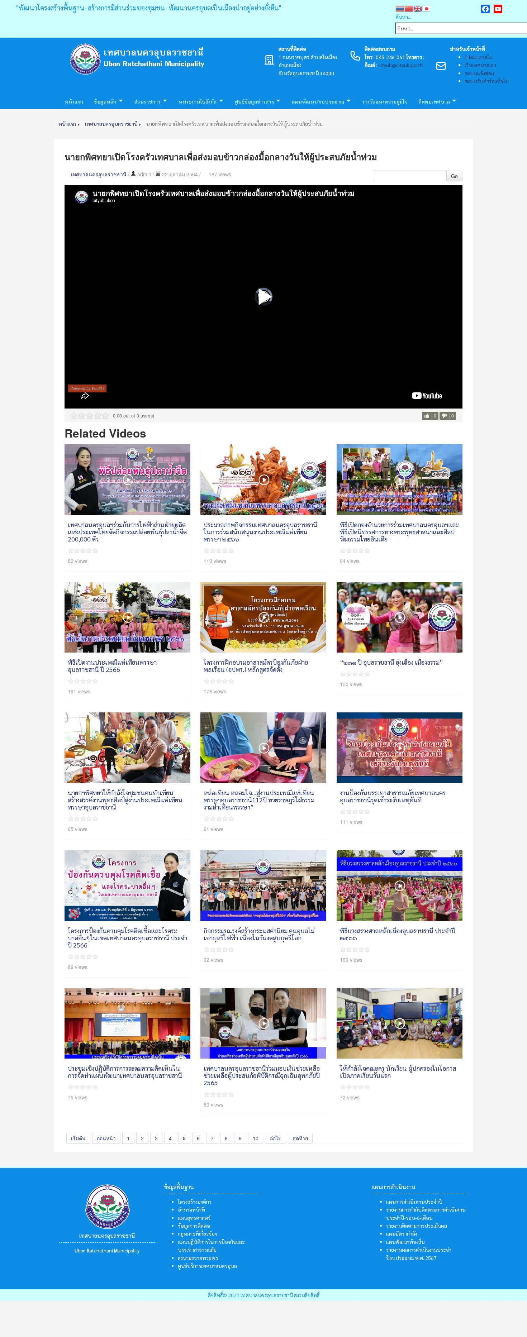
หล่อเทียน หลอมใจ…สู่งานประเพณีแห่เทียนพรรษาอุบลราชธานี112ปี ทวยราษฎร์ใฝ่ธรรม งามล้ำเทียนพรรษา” (259, 799)
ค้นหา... (403, 17)
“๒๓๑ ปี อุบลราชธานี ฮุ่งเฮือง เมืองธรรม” (391, 662)
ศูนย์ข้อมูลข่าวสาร (254, 101)
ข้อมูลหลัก (105, 101)
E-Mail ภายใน (478, 57)
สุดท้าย (300, 1138)
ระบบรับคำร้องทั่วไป (487, 81)
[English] (417, 7)
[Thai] (399, 7)
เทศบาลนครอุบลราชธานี (99, 174)
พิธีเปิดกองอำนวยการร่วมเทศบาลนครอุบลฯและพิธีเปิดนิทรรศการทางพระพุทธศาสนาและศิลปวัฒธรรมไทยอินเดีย (399, 531)
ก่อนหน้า (106, 1138)
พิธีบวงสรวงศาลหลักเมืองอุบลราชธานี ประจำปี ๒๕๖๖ (397, 934)
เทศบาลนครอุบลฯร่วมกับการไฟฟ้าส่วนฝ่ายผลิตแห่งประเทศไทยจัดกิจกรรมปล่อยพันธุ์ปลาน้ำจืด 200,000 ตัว (127, 531)
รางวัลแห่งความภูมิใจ (385, 101)
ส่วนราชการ (147, 101)
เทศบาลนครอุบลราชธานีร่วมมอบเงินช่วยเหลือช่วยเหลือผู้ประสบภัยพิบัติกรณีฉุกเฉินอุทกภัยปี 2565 (262, 1075)
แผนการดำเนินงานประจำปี (414, 1201)
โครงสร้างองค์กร (195, 1201)
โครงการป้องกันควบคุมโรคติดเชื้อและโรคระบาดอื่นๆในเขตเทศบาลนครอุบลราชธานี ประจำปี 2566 (127, 937)
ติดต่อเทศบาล (434, 101)
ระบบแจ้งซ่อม (479, 73)
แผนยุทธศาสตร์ (194, 1217)
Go (454, 176)
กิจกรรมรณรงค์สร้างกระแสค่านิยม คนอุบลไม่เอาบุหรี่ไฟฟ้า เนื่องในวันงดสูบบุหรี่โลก (259, 934)
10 (255, 1138)
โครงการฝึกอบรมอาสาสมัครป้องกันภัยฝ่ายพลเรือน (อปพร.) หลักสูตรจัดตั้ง (256, 665)
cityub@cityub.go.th (400, 65)
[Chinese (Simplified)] (408, 7)
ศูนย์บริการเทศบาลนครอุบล (207, 1265)
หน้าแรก (74, 101)
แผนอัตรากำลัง (401, 1233)
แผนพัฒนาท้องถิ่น (405, 1241)
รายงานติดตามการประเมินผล (416, 1225)
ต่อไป (275, 1138)
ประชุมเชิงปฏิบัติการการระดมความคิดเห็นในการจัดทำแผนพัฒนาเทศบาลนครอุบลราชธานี (125, 1071)
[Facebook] (485, 9)
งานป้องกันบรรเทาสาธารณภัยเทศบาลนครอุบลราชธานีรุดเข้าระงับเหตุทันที (393, 796)
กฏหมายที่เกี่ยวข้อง (197, 1233)
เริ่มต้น (78, 1138)
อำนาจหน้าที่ (191, 1209)
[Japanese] (426, 7)
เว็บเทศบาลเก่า (480, 65)
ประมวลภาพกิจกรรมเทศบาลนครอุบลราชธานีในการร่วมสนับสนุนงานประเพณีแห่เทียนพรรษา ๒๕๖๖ (260, 531)
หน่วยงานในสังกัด (198, 101)
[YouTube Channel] (498, 9)
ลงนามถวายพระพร (198, 1258)
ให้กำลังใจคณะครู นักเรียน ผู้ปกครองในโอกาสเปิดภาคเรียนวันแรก (398, 1071)
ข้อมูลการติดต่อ (194, 1225)
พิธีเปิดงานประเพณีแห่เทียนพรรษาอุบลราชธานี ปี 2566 (112, 665)
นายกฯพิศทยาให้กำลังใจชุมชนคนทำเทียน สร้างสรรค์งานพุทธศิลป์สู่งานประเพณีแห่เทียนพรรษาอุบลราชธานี (125, 799)
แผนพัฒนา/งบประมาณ (318, 101)
